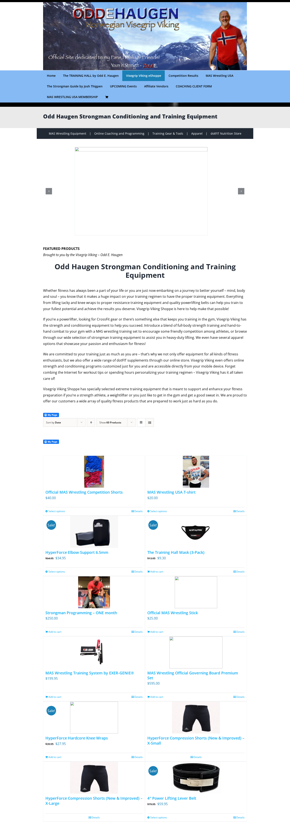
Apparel (197, 133)
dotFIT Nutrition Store (226, 133)
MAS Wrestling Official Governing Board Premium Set (192, 675)
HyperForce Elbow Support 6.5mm (76, 552)
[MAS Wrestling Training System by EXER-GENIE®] (94, 652)
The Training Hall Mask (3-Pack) (175, 552)
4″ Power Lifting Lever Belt (171, 798)
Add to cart (156, 571)
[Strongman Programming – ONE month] (94, 592)
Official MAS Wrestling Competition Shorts (84, 492)
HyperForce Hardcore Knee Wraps (76, 738)
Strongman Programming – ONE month (81, 612)
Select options (56, 511)
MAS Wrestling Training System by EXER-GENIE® (89, 672)
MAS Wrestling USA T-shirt (171, 492)
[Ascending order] (91, 422)
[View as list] (149, 422)
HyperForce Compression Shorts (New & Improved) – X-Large (93, 801)
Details (138, 511)
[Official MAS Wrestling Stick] (196, 592)
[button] (49, 191)
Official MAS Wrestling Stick (172, 612)
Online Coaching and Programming (119, 133)
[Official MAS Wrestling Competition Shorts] (94, 472)
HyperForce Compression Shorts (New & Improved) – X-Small (195, 740)
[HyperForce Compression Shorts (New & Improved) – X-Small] (196, 718)
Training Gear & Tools (167, 133)
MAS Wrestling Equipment (67, 133)
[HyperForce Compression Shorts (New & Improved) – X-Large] (94, 778)
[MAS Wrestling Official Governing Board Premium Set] (196, 652)
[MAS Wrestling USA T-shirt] (196, 472)
